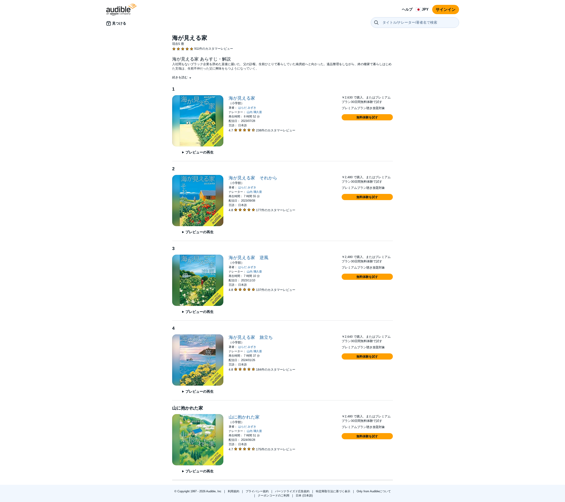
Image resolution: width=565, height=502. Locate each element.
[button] (182, 77)
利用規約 (234, 491)
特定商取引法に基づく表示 (333, 491)
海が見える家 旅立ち (251, 337)
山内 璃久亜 (254, 112)
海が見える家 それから (253, 177)
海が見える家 (242, 98)
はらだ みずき (247, 107)
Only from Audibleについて (374, 491)
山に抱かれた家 (244, 417)
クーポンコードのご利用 (274, 495)
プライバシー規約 (257, 491)
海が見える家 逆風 (248, 257)
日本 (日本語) (304, 495)
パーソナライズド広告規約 (292, 491)
